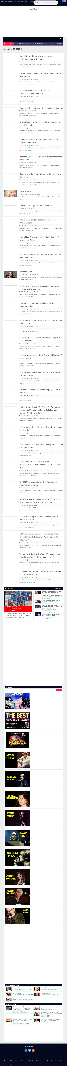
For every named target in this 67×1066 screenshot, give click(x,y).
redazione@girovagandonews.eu (10, 1)
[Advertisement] (33, 24)
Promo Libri (16, 1012)
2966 (14, 610)
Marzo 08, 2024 (24, 1012)
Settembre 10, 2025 (54, 596)
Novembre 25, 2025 (33, 62)
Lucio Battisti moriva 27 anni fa (51, 600)
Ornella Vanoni (25, 271)
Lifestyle (43, 1022)
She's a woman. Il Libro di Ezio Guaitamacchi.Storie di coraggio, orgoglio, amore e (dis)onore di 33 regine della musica (22, 1009)
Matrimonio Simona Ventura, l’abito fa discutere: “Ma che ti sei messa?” (51, 1019)
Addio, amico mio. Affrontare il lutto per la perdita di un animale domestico (22, 1020)
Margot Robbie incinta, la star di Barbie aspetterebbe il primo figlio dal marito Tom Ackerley (51, 1014)
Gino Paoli (15, 998)
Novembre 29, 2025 (17, 608)
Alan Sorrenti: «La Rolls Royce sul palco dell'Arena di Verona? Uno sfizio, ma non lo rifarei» (51, 614)
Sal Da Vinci (16, 988)
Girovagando (47, 598)
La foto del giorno (15, 43)
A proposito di (54, 1060)
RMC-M (23, 110)
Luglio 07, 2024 (50, 1016)
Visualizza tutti (58, 588)
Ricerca (59, 690)
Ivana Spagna (25, 191)
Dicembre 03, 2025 (28, 994)
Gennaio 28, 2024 (52, 1009)
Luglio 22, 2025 (52, 617)
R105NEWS (23, 62)
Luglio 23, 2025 (52, 609)
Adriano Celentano (12, 606)
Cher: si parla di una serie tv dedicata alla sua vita (41, 108)
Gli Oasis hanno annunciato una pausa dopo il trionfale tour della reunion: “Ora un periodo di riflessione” (39, 537)
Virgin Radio (24, 415)
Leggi (52, 43)
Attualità (43, 1016)
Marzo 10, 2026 (27, 989)
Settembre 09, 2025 (54, 601)
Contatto (61, 1060)
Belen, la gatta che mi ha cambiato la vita (51, 1007)
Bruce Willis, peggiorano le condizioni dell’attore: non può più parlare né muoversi (52, 607)
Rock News (23, 505)
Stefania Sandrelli (46, 993)
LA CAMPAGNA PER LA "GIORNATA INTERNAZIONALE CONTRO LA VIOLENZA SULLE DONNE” (39, 464)
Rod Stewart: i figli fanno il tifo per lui (35, 205)
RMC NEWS (23, 577)
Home (48, 1060)
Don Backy (43, 988)
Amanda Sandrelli (17, 993)
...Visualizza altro (31, 66)
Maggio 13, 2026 (35, 43)
